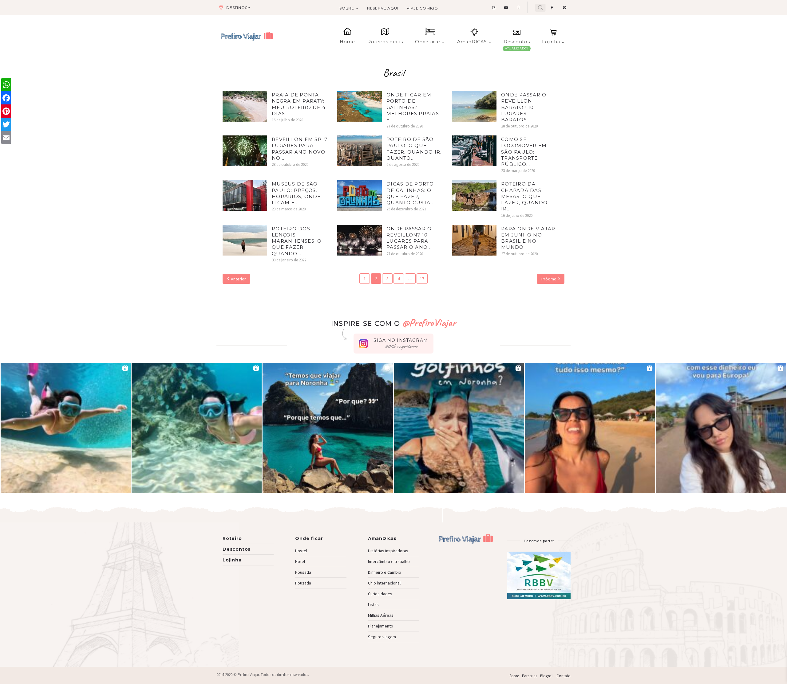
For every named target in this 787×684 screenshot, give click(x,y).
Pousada (303, 572)
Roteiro (232, 538)
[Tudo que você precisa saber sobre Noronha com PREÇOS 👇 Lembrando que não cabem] (328, 428)
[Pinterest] (6, 111)
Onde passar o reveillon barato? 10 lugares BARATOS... (523, 107)
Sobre (346, 8)
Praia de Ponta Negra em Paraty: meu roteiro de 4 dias (299, 104)
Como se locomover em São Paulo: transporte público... (524, 151)
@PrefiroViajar (429, 322)
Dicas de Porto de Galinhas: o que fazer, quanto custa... (410, 193)
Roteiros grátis (385, 42)
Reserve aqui (382, 8)
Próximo (548, 279)
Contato (563, 675)
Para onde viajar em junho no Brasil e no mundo (528, 238)
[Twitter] (6, 124)
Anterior (238, 279)
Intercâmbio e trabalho (389, 561)
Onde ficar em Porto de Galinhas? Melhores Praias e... (412, 107)
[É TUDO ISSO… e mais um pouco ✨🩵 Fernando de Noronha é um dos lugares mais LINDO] (590, 428)
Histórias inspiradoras (388, 550)
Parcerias (529, 675)
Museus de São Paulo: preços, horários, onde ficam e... (296, 193)
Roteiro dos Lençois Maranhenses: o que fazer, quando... (297, 241)
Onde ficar (427, 42)
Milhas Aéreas (381, 615)
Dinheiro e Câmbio (384, 572)
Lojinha (551, 42)
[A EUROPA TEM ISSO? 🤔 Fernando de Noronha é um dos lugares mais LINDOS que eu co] (721, 428)
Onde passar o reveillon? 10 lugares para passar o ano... (409, 238)
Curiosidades (380, 593)
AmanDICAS (472, 42)
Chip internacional (384, 583)
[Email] (6, 137)
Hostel (301, 550)
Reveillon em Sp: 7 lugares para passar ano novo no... (300, 148)
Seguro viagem (382, 636)
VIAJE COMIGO (422, 8)
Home (347, 42)
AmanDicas (382, 538)
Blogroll (546, 675)
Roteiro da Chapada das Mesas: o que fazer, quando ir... (524, 196)
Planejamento (380, 626)
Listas (373, 604)
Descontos (517, 42)
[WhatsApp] (6, 84)
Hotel (300, 561)
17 (422, 278)
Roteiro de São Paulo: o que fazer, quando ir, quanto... (413, 148)
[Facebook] (6, 97)
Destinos (236, 7)
